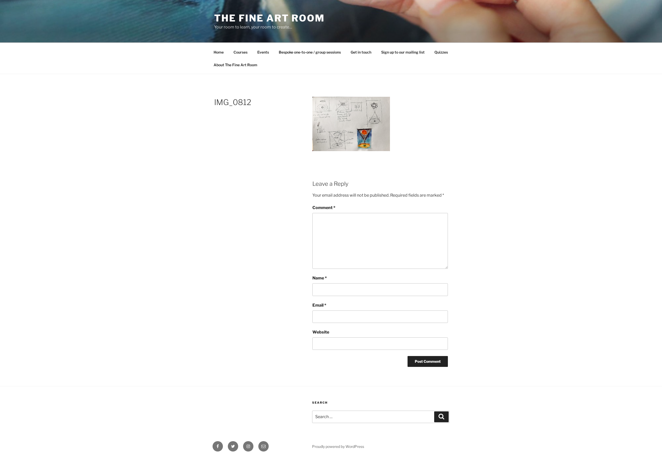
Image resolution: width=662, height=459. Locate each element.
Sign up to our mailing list (403, 52)
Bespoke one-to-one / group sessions (310, 52)
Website (320, 332)
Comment (323, 207)
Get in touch (361, 52)
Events (263, 52)
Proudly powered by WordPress (338, 446)
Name (319, 278)
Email (319, 305)
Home (219, 52)
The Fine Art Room (269, 18)
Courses (240, 52)
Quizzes (441, 52)
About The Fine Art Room (235, 65)
